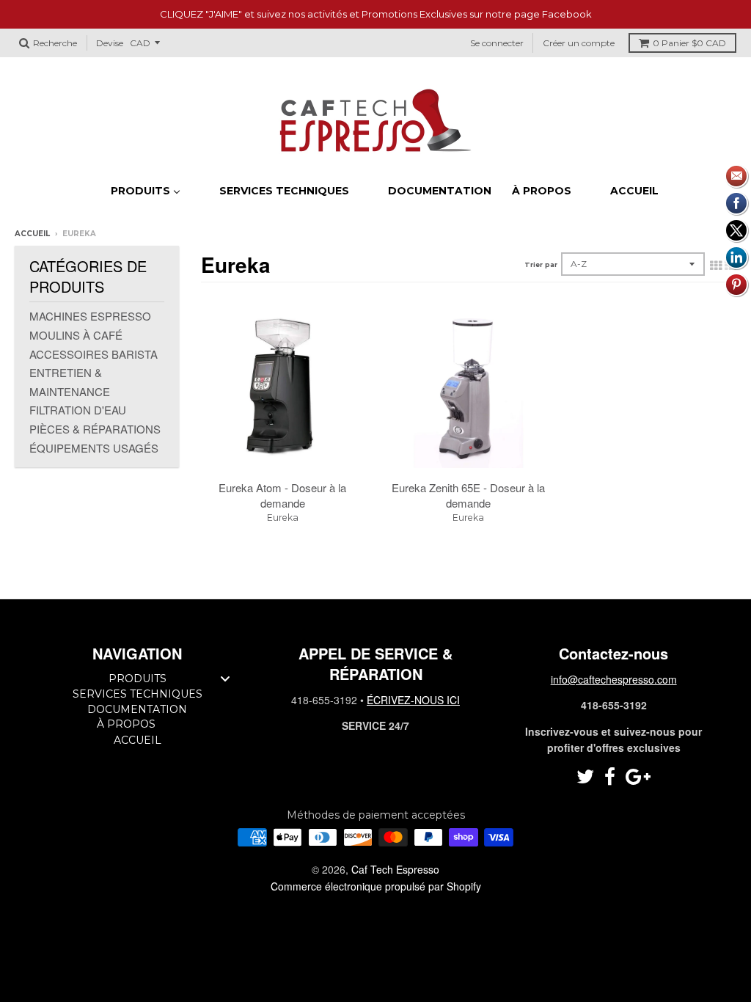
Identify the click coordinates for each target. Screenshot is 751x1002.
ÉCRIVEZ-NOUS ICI (413, 699)
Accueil (32, 233)
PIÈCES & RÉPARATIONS (95, 428)
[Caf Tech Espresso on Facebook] (609, 777)
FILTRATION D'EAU (77, 409)
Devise (109, 42)
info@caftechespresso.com (614, 679)
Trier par (540, 264)
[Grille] (716, 264)
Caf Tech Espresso (395, 869)
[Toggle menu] (225, 679)
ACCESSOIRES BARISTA (93, 354)
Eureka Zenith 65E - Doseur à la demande (468, 495)
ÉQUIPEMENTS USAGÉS (93, 448)
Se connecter (497, 42)
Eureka (282, 517)
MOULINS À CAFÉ (75, 335)
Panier (689, 42)
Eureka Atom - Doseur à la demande (282, 495)
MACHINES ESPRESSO (90, 315)
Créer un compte (579, 42)
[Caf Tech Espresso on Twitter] (585, 777)
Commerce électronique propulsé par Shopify (376, 886)
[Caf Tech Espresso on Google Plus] (638, 777)
